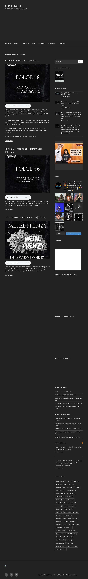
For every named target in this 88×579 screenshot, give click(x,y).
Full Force (59, 496)
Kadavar (8, 124)
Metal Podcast (61, 524)
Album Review (61, 481)
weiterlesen (9, 141)
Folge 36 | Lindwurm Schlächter (71, 437)
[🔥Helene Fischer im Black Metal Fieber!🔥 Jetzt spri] (68, 217)
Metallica (59, 521)
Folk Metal (71, 493)
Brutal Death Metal (73, 487)
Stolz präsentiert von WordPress (68, 575)
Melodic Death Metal (71, 512)
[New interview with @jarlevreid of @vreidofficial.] (68, 207)
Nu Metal (68, 527)
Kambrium (69, 509)
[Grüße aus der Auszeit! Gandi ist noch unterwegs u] (59, 197)
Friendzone (41, 43)
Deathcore (60, 490)
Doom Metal (60, 493)
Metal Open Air (71, 521)
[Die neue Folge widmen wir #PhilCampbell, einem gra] (78, 217)
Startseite (8, 43)
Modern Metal (74, 524)
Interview (59, 506)
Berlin (71, 484)
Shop (33, 43)
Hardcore (59, 500)
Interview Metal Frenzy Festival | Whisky (25, 217)
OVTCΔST (13, 6)
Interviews (26, 43)
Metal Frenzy (32, 271)
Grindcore (69, 496)
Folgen (16, 43)
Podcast (59, 534)
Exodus (7, 122)
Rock (69, 540)
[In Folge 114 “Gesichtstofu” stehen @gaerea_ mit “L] (59, 217)
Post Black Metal (71, 534)
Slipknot (69, 543)
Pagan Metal (71, 530)
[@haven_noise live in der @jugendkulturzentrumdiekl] (78, 207)
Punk (70, 537)
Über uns (62, 43)
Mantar (59, 512)
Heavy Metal (60, 503)
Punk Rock (60, 540)
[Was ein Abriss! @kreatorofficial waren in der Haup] (59, 207)
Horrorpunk (72, 503)
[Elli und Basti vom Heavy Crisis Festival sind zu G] (68, 197)
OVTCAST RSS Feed (61, 443)
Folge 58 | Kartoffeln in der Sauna (22, 60)
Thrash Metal (61, 549)
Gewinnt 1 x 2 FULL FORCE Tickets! (64, 391)
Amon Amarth (61, 484)
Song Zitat (60, 546)
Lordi (21, 122)
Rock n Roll (60, 543)
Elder (14, 124)
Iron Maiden (70, 506)
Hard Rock (69, 500)
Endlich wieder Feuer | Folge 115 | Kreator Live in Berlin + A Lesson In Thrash (70, 103)
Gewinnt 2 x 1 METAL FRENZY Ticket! (65, 395)
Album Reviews (73, 481)
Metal (59, 515)
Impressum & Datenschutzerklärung (48, 575)
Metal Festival (61, 518)
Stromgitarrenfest (13, 112)
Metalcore (68, 515)
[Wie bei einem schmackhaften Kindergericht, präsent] (59, 226)
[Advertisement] (44, 23)
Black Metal (60, 487)
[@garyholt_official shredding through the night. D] (78, 197)
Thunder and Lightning (33, 120)
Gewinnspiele (51, 43)
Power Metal (60, 537)
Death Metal (71, 490)
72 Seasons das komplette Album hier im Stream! (68, 403)
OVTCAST (60, 530)
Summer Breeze (71, 546)
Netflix (59, 527)
